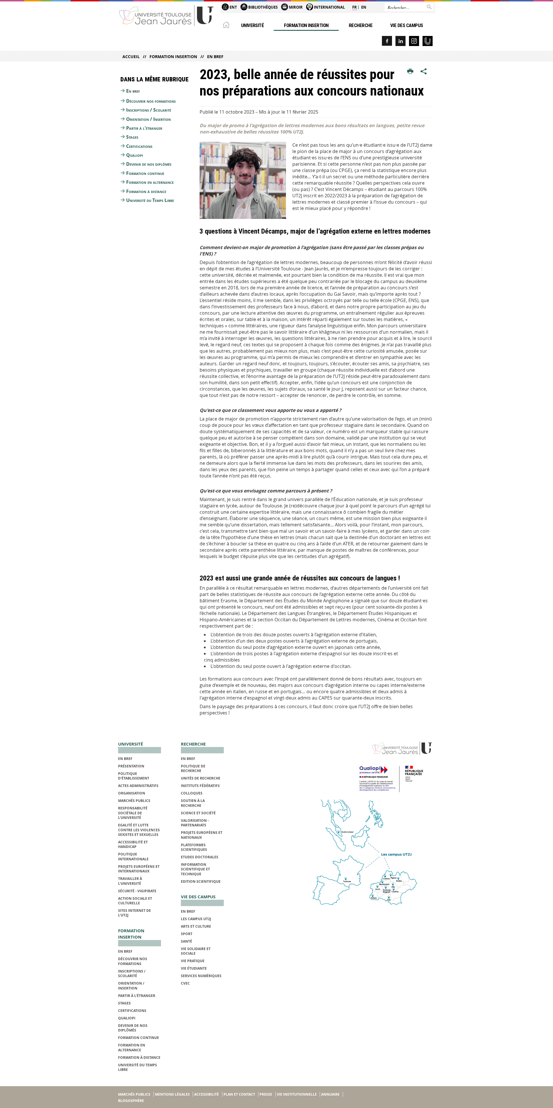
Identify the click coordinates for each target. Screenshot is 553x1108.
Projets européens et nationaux (201, 835)
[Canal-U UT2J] (428, 41)
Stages (132, 137)
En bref (215, 56)
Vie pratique (192, 960)
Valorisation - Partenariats (195, 823)
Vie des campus (406, 25)
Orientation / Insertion (148, 119)
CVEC (185, 983)
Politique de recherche (193, 768)
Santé (186, 941)
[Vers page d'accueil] (166, 15)
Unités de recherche (200, 778)
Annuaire (330, 1094)
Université (252, 25)
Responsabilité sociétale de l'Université (132, 813)
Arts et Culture (196, 926)
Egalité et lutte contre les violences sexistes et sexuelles (139, 830)
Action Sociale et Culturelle (135, 900)
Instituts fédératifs (200, 785)
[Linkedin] (400, 41)
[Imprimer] (410, 72)
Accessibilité (206, 1094)
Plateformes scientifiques (194, 847)
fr (354, 7)
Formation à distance (146, 191)
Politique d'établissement (133, 776)
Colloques (191, 793)
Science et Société (198, 813)
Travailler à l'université (130, 881)
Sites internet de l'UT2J (134, 913)
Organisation (131, 793)
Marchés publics (134, 800)
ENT (233, 7)
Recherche (360, 25)
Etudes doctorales (199, 857)
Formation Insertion (306, 25)
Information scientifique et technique (195, 869)
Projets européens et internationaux (139, 869)
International (329, 7)
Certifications (139, 146)
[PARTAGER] (424, 71)
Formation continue (145, 173)
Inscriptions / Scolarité (148, 110)
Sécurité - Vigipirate (137, 891)
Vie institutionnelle (297, 1094)
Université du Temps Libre (150, 200)
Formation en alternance (150, 182)
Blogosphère (131, 1100)
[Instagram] (414, 41)
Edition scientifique (201, 881)
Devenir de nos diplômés (148, 164)
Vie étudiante (194, 968)
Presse (266, 1094)
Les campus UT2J (196, 918)
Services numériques (201, 975)
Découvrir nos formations (151, 101)
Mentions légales (172, 1094)
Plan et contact (239, 1094)
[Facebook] (387, 41)
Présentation (131, 766)
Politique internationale (133, 856)
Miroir (295, 7)
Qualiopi (134, 155)
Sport (186, 933)
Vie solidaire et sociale (196, 951)
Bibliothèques (262, 7)
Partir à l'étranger (144, 128)
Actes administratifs (138, 785)
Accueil (131, 56)
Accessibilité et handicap (133, 844)
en (363, 7)
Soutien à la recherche (193, 803)
